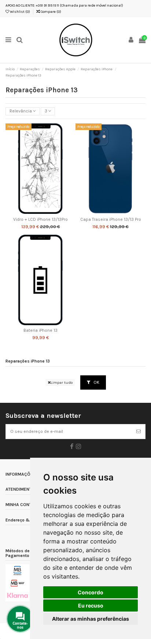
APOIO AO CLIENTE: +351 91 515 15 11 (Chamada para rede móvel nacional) (64, 5)
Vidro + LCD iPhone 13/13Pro (40, 219)
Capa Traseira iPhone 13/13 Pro (110, 219)
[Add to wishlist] (31, 211)
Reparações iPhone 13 (27, 361)
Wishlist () (19, 12)
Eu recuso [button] (90, 605)
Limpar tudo (62, 382)
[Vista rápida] (49, 211)
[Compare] (40, 211)
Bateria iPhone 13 (40, 330)
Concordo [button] (90, 592)
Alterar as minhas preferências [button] (90, 619)
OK (95, 382)
